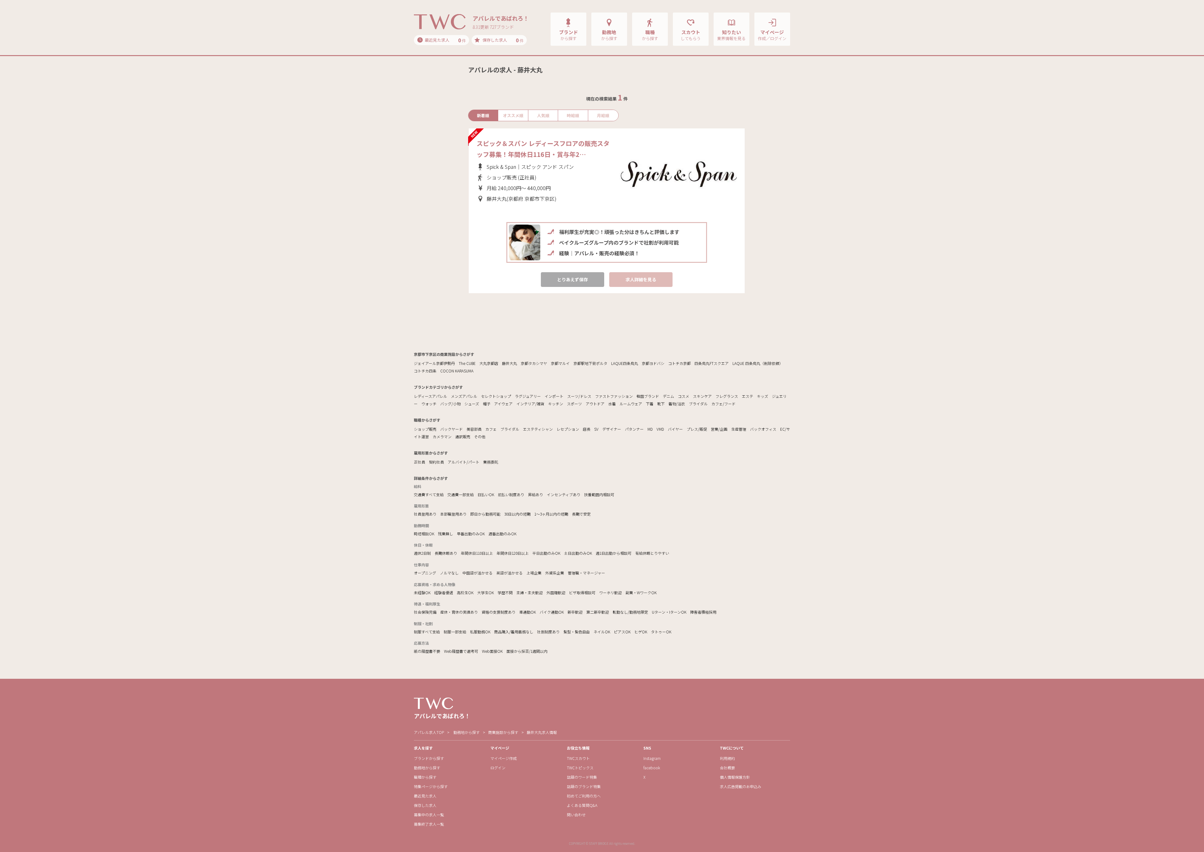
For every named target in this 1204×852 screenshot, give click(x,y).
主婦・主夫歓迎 (529, 592)
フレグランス (727, 396)
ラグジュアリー (528, 396)
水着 (612, 403)
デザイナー (611, 429)
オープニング (425, 572)
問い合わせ (576, 814)
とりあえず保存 (572, 279)
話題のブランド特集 (584, 786)
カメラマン (442, 436)
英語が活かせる (509, 572)
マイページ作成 (503, 758)
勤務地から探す (466, 732)
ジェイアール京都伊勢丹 (434, 363)
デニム (668, 396)
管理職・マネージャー (586, 572)
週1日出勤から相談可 (613, 553)
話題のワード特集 (582, 777)
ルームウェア (631, 403)
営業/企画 (719, 429)
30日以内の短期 (517, 514)
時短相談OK (424, 533)
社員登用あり (425, 514)
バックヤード (451, 429)
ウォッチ (428, 403)
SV (596, 429)
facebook (651, 767)
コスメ (683, 396)
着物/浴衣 (676, 403)
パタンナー (634, 429)
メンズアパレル (464, 396)
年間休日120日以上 (513, 553)
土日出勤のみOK (578, 553)
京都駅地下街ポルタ (590, 363)
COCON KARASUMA (456, 370)
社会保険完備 (425, 612)
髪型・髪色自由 (576, 631)
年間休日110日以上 (477, 553)
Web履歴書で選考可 (461, 651)
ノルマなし (449, 572)
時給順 (573, 115)
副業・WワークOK (641, 592)
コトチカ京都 (679, 363)
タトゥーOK (661, 631)
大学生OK (485, 592)
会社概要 (727, 767)
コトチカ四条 (425, 370)
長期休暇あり (446, 553)
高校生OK (465, 592)
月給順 (603, 115)
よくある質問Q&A (582, 805)
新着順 (483, 115)
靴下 (661, 403)
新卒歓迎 (575, 612)
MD (650, 429)
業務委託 (490, 462)
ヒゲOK (640, 631)
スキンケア (702, 396)
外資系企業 (554, 572)
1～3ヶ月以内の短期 (551, 514)
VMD (660, 429)
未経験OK (422, 592)
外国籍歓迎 (556, 592)
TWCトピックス (580, 767)
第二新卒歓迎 (597, 612)
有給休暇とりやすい (652, 553)
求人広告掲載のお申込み (740, 786)
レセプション (568, 429)
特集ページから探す (431, 786)
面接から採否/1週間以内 (526, 651)
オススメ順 (513, 115)
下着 (649, 403)
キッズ (762, 396)
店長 (586, 429)
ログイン (497, 767)
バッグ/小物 (450, 403)
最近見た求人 (425, 795)
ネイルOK (602, 631)
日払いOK (486, 494)
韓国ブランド (647, 396)
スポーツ (574, 403)
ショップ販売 (425, 429)
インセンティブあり (563, 494)
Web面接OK (492, 651)
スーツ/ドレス (579, 396)
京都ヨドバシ (653, 363)
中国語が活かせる (477, 572)
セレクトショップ (496, 396)
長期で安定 (581, 514)
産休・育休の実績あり (459, 612)
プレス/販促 (697, 429)
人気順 (543, 115)
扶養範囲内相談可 (599, 494)
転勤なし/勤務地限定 (630, 612)
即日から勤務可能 (485, 514)
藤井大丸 (509, 363)
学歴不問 (505, 592)
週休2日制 (422, 553)
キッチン (555, 403)
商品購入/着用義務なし (513, 631)
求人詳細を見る (641, 279)
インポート (554, 396)
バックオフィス (763, 429)
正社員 (419, 462)
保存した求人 (425, 805)
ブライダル (698, 403)
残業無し (445, 533)
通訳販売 (462, 436)
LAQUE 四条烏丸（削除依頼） (757, 363)
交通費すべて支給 (429, 494)
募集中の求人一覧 (429, 814)
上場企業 (533, 572)
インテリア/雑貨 (530, 403)
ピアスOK (622, 631)
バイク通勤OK (552, 612)
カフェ (491, 429)
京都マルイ (560, 363)
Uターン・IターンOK (669, 612)
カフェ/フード (723, 403)
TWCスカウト (578, 758)
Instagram (652, 758)
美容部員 (474, 429)
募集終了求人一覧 (429, 824)
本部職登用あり (453, 514)
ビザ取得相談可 (582, 592)
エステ (747, 396)
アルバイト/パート (463, 462)
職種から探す (425, 777)
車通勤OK (527, 612)
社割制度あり (548, 631)
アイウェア (503, 403)
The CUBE (467, 363)
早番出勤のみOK (471, 533)
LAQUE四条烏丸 (624, 363)
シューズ (471, 403)
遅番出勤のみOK (502, 533)
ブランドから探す (429, 758)
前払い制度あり (511, 494)
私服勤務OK (480, 631)
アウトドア (595, 403)
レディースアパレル (430, 396)
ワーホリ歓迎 (610, 592)
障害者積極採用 (703, 612)
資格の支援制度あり (498, 612)
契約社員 (436, 462)
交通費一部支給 (460, 494)
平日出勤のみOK (546, 553)
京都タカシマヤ (534, 363)
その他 (479, 436)
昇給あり (535, 494)
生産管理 (738, 429)
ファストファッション (614, 396)
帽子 (486, 403)
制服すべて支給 (427, 631)
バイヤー (675, 429)
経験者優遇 (443, 592)
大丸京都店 (488, 363)
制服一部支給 (455, 631)
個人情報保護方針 (735, 777)
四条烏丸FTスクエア (711, 363)
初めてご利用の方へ (584, 795)
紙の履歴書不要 (427, 651)
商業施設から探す (503, 732)
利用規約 (727, 758)
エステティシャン (538, 429)
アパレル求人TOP (429, 732)
